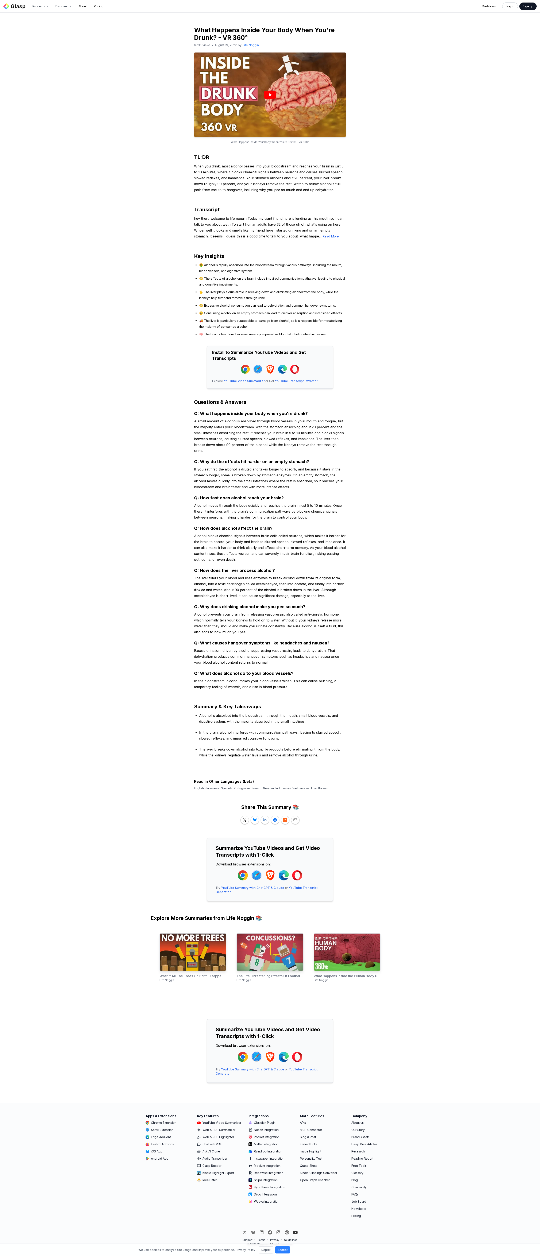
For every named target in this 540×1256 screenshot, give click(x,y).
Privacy (274, 1239)
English (199, 788)
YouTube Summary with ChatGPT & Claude (252, 887)
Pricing (98, 6)
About (82, 6)
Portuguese (242, 788)
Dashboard (489, 6)
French (256, 788)
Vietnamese (300, 788)
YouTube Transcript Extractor (296, 381)
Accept (283, 1250)
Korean (323, 788)
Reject (266, 1250)
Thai (313, 788)
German (268, 788)
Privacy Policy (245, 1250)
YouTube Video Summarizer (244, 381)
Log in (510, 6)
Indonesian (283, 788)
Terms (261, 1239)
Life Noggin (251, 45)
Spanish (226, 788)
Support (247, 1239)
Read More (331, 236)
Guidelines (290, 1239)
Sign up (528, 6)
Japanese (212, 788)
